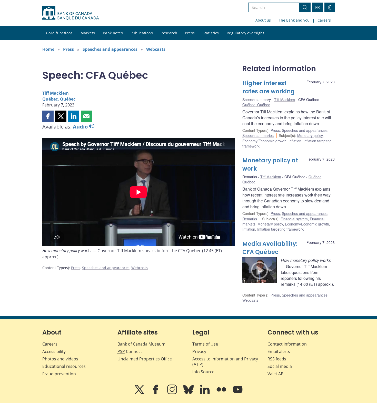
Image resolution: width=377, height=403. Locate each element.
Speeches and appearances (110, 49)
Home (48, 49)
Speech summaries (258, 135)
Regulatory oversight (245, 33)
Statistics (211, 33)
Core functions (59, 33)
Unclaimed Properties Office (144, 359)
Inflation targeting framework (280, 229)
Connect (129, 351)
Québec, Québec (58, 99)
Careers (324, 20)
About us (263, 20)
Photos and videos (60, 359)
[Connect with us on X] (140, 393)
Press (190, 33)
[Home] (70, 13)
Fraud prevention (59, 374)
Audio (81, 126)
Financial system (294, 218)
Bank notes (113, 33)
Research (169, 33)
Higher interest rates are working (268, 87)
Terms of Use (205, 344)
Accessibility (54, 351)
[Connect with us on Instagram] (172, 393)
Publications (142, 33)
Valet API (275, 374)
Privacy (199, 351)
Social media (279, 366)
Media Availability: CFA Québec (269, 248)
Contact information (287, 344)
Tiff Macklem (55, 93)
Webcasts (155, 49)
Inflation (295, 140)
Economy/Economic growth (264, 140)
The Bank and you (294, 20)
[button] (48, 116)
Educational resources (64, 366)
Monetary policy (310, 135)
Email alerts (278, 351)
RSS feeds (276, 359)
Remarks (249, 218)
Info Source (203, 372)
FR (317, 7)
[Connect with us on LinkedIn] (205, 393)
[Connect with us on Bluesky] (189, 393)
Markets (88, 33)
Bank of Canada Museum (141, 344)
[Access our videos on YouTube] (237, 393)
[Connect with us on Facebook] (156, 393)
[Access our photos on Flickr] (222, 393)
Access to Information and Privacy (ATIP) (225, 361)
